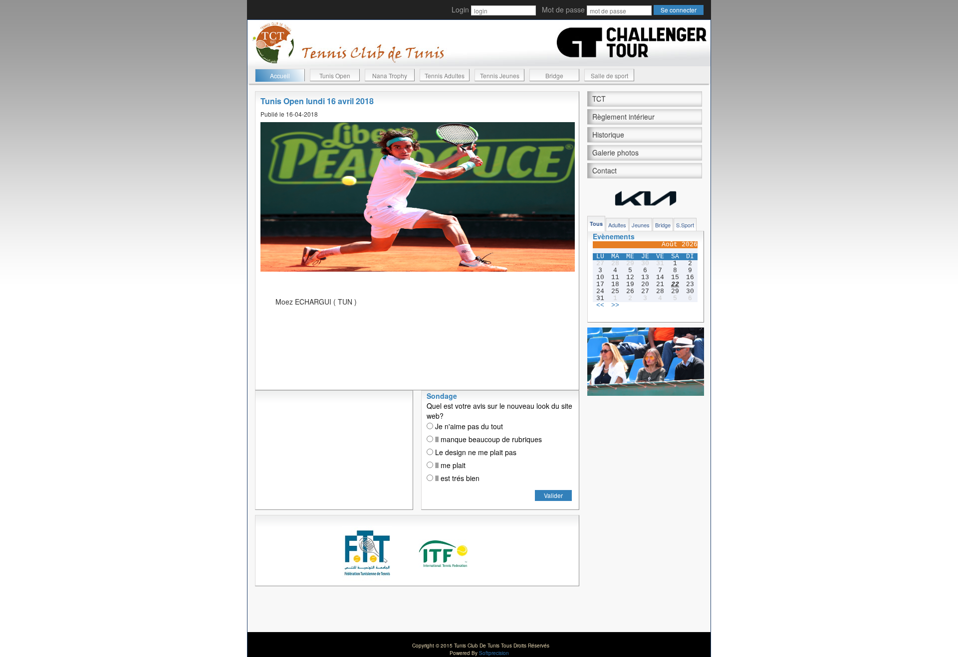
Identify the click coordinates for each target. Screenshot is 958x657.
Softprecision (494, 653)
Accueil (280, 75)
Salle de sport (609, 75)
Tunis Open (334, 75)
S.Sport (685, 225)
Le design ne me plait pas (474, 452)
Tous (596, 223)
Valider (553, 495)
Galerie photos (615, 153)
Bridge (554, 75)
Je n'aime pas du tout (468, 426)
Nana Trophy (389, 75)
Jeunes (641, 225)
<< (600, 305)
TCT (599, 99)
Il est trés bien (456, 478)
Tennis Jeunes (499, 75)
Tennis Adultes (445, 75)
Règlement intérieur (623, 117)
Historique (608, 135)
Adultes (617, 225)
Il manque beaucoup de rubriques (487, 439)
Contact (604, 170)
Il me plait (449, 465)
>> (615, 305)
